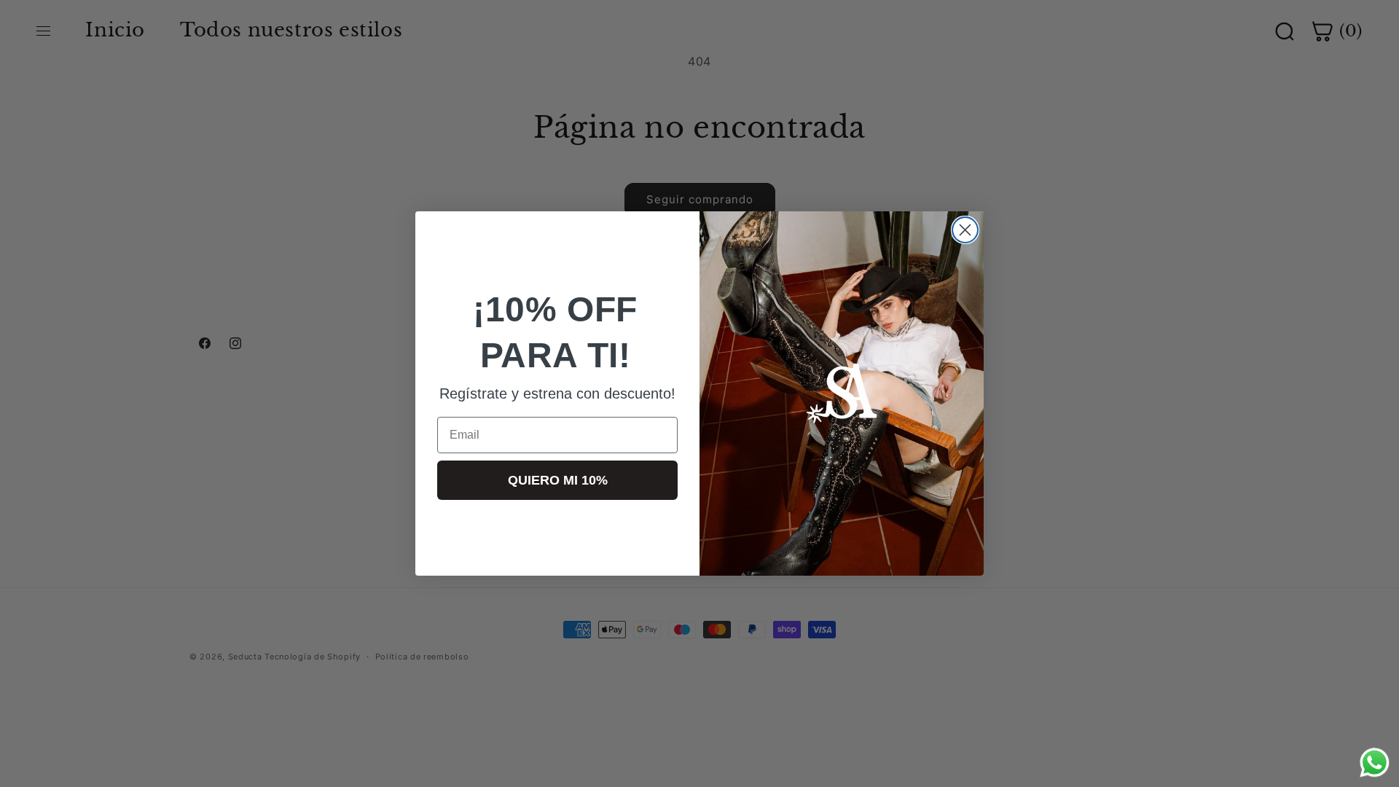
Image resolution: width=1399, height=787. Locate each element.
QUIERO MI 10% (558, 480)
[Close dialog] (965, 230)
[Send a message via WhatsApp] (1374, 762)
